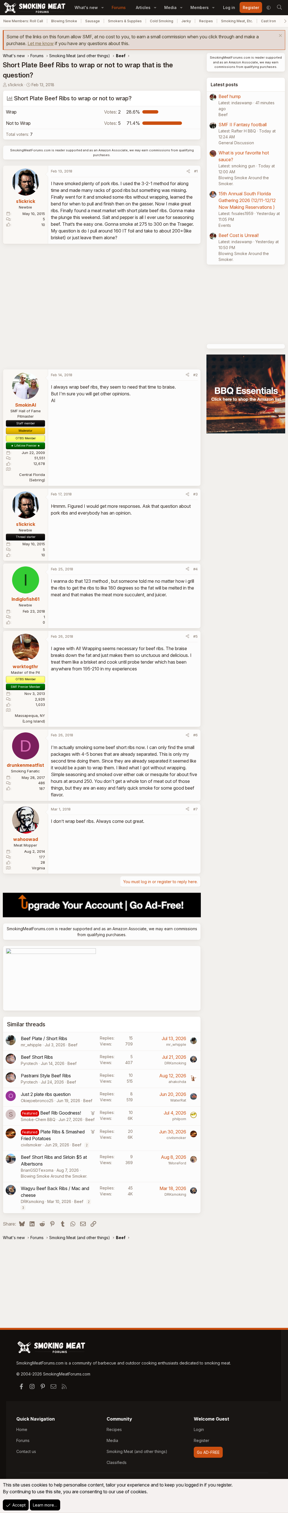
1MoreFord (177, 1163)
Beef (72, 1044)
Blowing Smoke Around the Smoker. (54, 1176)
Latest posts (224, 84)
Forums (119, 7)
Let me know (41, 43)
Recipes (206, 21)
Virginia (38, 868)
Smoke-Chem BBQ (38, 1119)
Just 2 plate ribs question (46, 1094)
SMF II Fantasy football (243, 124)
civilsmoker (31, 1144)
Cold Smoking (161, 21)
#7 (195, 809)
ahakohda (177, 1081)
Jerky (186, 21)
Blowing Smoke (64, 21)
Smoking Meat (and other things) (137, 1451)
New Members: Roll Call (23, 21)
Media (170, 7)
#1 (196, 171)
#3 (195, 494)
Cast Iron (268, 21)
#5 (195, 636)
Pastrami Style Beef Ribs (46, 1075)
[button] (102, 7)
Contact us (26, 1451)
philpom (179, 1119)
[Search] (279, 7)
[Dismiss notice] (279, 36)
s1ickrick (15, 84)
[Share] (188, 171)
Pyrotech (29, 1063)
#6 (195, 735)
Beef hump (230, 96)
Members (199, 7)
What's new (86, 7)
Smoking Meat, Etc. (237, 21)
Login (199, 1429)
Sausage (92, 21)
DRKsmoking (175, 1063)
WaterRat (178, 1100)
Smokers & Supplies (125, 21)
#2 (195, 375)
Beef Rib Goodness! (60, 1113)
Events (225, 225)
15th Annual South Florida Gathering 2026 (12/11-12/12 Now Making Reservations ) (247, 200)
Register (201, 1440)
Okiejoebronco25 (37, 1100)
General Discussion (236, 142)
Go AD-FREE (208, 1452)
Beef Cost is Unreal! (239, 235)
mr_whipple (31, 1044)
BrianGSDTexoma (37, 1170)
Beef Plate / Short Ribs (44, 1038)
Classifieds (117, 1462)
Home (21, 1429)
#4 (195, 569)
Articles (143, 7)
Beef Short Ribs (37, 1057)
